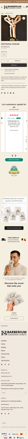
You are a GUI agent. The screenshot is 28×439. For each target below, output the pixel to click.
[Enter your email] (25, 393)
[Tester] (14, 300)
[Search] (23, 7)
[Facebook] (2, 93)
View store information (9, 73)
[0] (26, 7)
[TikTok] (9, 364)
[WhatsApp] (11, 93)
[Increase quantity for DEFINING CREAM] (6, 61)
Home (2, 13)
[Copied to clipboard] (14, 93)
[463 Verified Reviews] (14, 177)
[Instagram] (6, 364)
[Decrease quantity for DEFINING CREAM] (2, 61)
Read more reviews (14, 159)
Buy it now (14, 65)
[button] (13, 156)
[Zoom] (23, 18)
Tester (14, 313)
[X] (5, 93)
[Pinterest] (8, 93)
